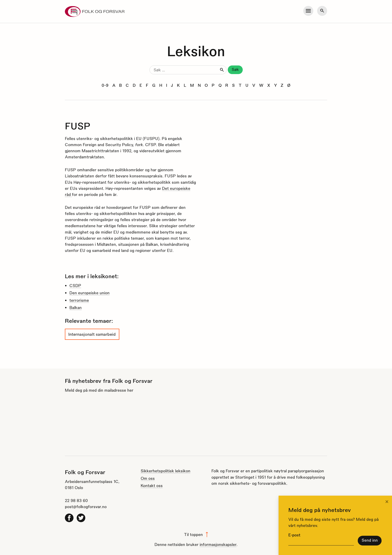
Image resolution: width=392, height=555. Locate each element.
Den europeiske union (89, 292)
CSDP (75, 285)
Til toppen (193, 534)
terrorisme (79, 300)
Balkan (75, 307)
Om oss (148, 478)
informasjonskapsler (218, 544)
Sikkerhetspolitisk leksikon (165, 470)
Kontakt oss (152, 485)
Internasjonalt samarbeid (92, 334)
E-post (294, 534)
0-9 (105, 85)
